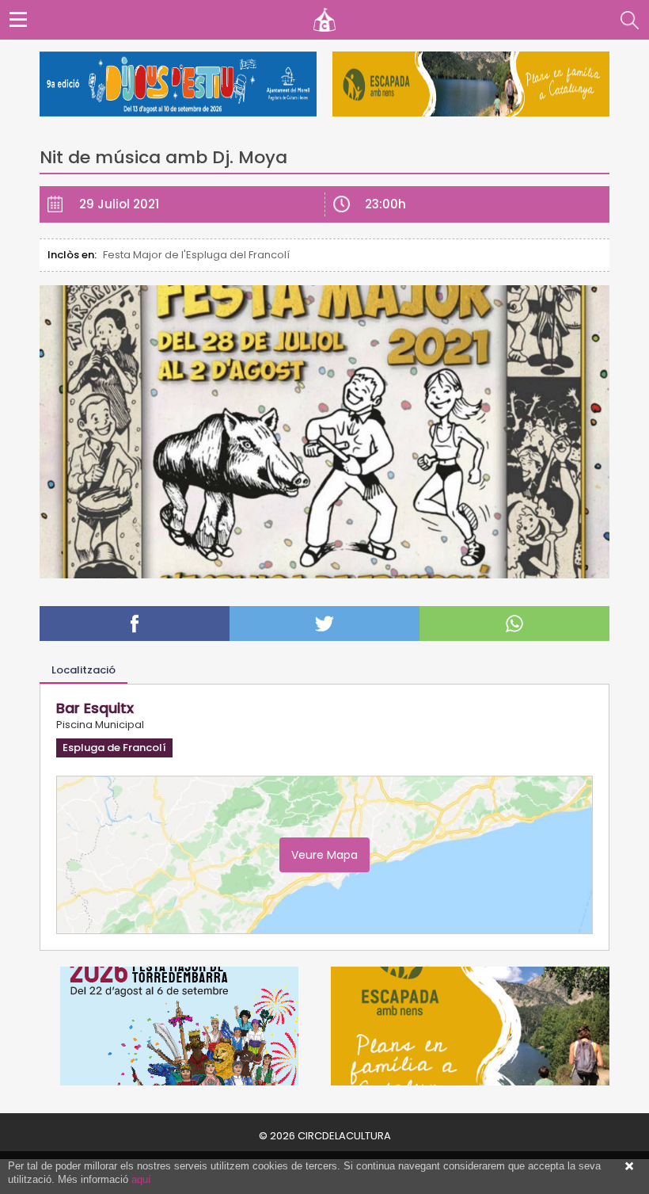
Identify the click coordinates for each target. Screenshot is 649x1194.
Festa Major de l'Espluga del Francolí (196, 254)
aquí (141, 1179)
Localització (83, 669)
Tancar (629, 1166)
